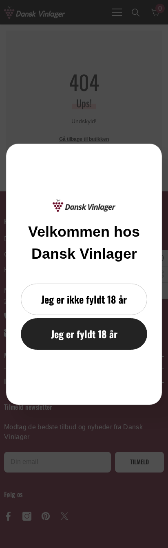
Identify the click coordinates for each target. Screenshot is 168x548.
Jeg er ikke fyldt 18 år (84, 299)
